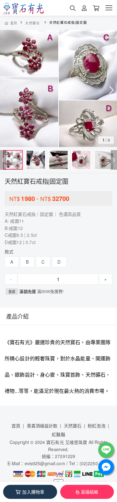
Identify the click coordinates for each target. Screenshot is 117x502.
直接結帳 (90, 492)
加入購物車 (33, 492)
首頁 (13, 23)
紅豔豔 (58, 434)
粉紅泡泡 (96, 425)
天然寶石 (32, 23)
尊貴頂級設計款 (42, 425)
